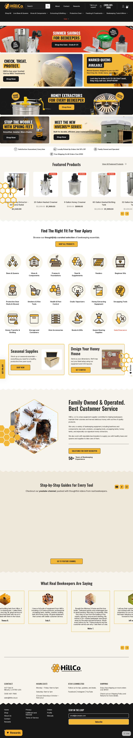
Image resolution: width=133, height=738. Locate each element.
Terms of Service (32, 718)
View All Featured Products (112, 164)
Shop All (8, 13)
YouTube (89, 692)
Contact (66, 6)
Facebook (72, 692)
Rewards (76, 6)
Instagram (81, 692)
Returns (103, 696)
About (57, 6)
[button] (2, 369)
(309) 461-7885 (108, 6)
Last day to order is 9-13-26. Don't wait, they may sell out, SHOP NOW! (108, 79)
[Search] (48, 6)
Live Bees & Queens (20, 13)
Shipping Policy (117, 694)
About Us (7, 716)
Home (6, 710)
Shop (6, 713)
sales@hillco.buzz (11, 698)
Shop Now (11, 79)
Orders (49, 710)
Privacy (28, 710)
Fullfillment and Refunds (31, 714)
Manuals (50, 716)
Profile (49, 713)
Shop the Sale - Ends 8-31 (66, 45)
